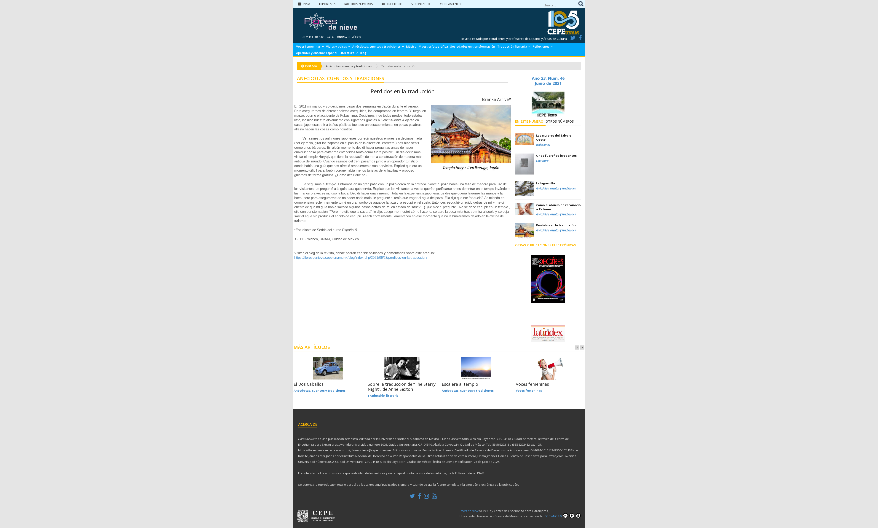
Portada (328, 4)
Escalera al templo (460, 384)
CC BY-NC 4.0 (553, 516)
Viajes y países (336, 46)
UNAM (305, 4)
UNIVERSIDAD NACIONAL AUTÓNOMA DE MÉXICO (331, 37)
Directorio (393, 4)
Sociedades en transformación (472, 46)
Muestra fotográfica (433, 46)
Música (411, 46)
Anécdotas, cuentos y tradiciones (376, 46)
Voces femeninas (308, 46)
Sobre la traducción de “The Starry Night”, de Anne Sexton (402, 386)
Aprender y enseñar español (316, 53)
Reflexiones (541, 46)
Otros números (360, 4)
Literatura (347, 53)
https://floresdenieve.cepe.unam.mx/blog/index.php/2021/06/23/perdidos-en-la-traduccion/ (360, 257)
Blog (363, 53)
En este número (529, 121)
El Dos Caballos (309, 384)
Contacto (422, 4)
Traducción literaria (512, 46)
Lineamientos (452, 4)
